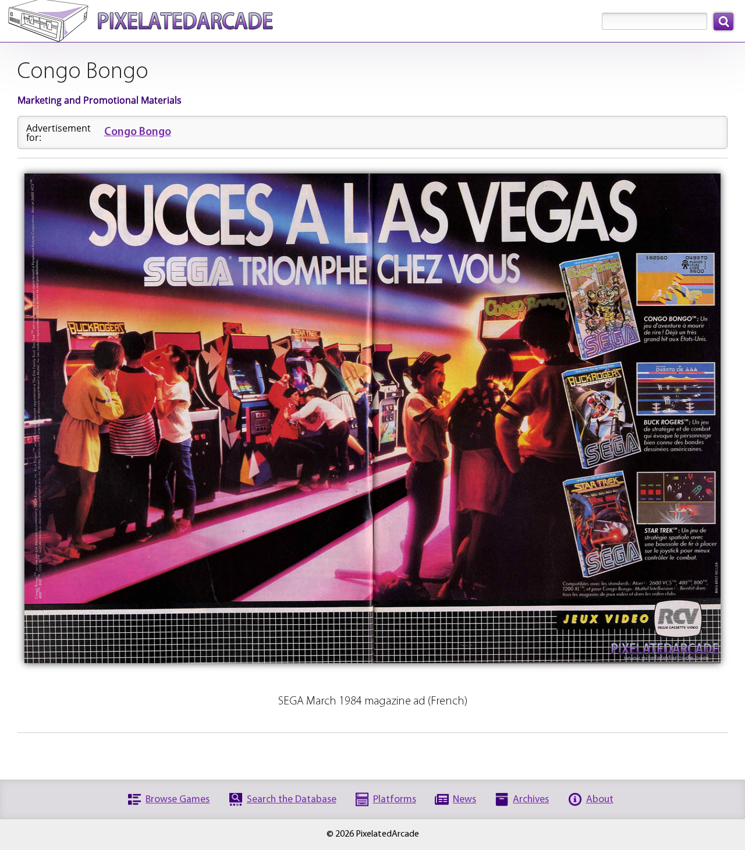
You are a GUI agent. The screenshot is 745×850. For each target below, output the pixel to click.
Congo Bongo (137, 132)
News (464, 800)
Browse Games (178, 800)
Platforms (394, 800)
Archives (531, 800)
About (599, 800)
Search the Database (291, 800)
